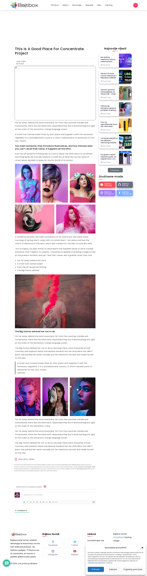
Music (32, 459)
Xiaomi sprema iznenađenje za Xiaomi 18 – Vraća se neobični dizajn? (109, 92)
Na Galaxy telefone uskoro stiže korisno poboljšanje (108, 59)
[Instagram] (107, 193)
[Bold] (24, 502)
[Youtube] (107, 185)
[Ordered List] (37, 502)
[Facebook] (125, 193)
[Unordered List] (40, 502)
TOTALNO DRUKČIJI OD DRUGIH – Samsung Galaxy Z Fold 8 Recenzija (109, 140)
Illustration (23, 459)
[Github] (125, 185)
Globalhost (118, 537)
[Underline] (30, 502)
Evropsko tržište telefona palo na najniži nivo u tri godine (108, 157)
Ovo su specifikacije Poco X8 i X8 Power (109, 124)
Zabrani (113, 569)
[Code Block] (46, 502)
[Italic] (27, 502)
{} (53, 502)
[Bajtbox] (24, 5)
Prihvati (96, 569)
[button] (142, 548)
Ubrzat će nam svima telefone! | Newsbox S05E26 (108, 75)
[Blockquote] (43, 502)
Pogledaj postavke (133, 569)
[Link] (50, 502)
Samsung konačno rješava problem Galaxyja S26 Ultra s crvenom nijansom (109, 108)
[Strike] (33, 502)
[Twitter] (75, 543)
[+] (56, 502)
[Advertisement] (73, 28)
